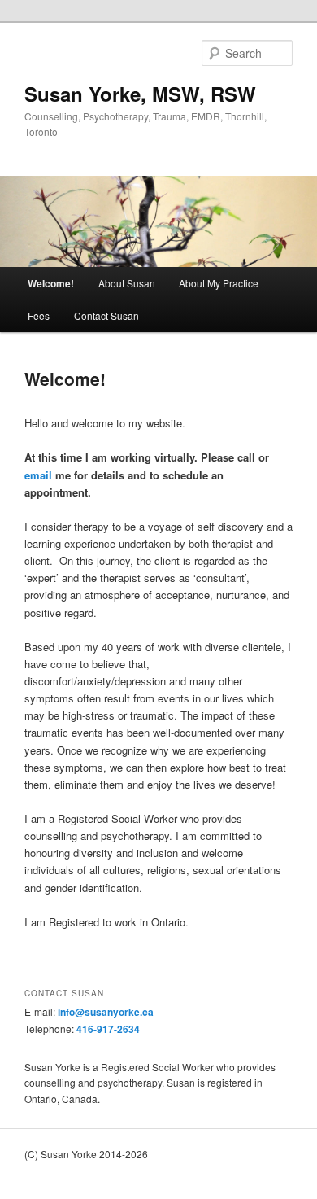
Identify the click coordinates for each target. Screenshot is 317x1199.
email (38, 475)
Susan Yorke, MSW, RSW (140, 93)
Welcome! (51, 283)
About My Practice (218, 283)
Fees (39, 315)
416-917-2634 (108, 1029)
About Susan (126, 283)
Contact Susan (106, 315)
